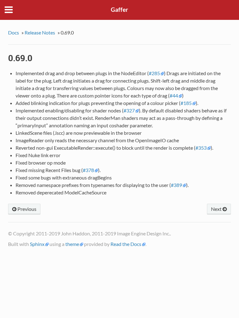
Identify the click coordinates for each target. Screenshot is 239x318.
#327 (129, 110)
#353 (201, 148)
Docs (13, 32)
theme (72, 244)
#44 (174, 95)
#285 (154, 73)
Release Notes (40, 32)
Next (217, 209)
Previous (26, 209)
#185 (186, 103)
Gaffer (119, 9)
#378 (88, 170)
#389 (176, 185)
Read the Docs (125, 244)
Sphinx (37, 244)
